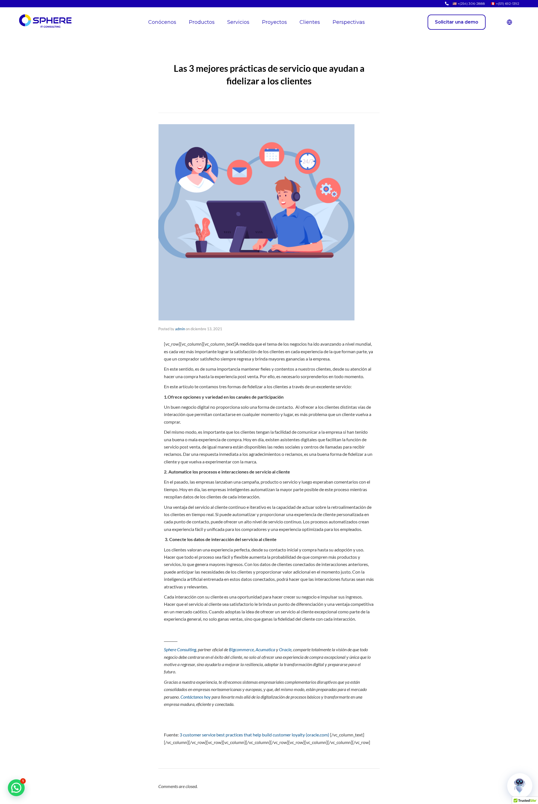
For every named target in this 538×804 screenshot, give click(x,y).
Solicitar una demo (456, 22)
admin (180, 329)
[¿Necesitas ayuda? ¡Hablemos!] (519, 785)
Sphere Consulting (180, 649)
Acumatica (265, 649)
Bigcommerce (241, 649)
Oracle (285, 649)
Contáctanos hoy (195, 696)
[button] (16, 787)
